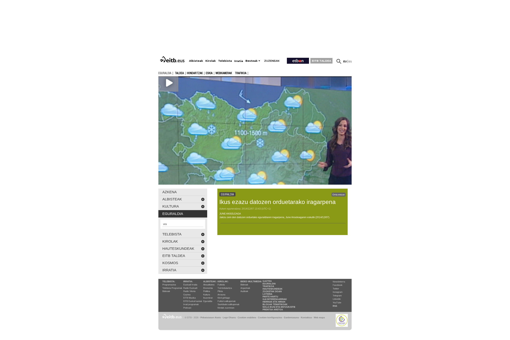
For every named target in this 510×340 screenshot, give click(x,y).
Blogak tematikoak (275, 304)
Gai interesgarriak (275, 299)
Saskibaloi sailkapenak (228, 304)
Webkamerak (224, 73)
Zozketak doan (272, 291)
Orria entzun (338, 194)
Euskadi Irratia (190, 284)
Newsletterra (339, 281)
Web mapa (319, 317)
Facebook (337, 285)
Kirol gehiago (224, 298)
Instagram (337, 292)
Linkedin (337, 299)
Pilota (220, 291)
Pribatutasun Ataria (210, 317)
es (350, 61)
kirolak (170, 241)
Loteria (267, 294)
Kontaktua (306, 317)
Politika (206, 291)
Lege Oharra (229, 317)
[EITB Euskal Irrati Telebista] (172, 59)
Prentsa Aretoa (273, 309)
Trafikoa (240, 73)
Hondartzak (195, 73)
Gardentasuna (291, 317)
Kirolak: (223, 281)
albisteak (172, 199)
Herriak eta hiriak (274, 302)
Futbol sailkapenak (227, 301)
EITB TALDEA (321, 60)
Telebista (171, 234)
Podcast (187, 308)
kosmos (170, 263)
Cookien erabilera (247, 317)
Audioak (244, 291)
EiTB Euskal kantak (192, 301)
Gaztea (186, 294)
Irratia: (188, 281)
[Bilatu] (338, 61)
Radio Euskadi (190, 288)
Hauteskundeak (272, 289)
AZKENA (169, 192)
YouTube (337, 302)
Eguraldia (207, 301)
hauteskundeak (178, 249)
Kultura (206, 294)
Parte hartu (270, 296)
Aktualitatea (208, 284)
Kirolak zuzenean (226, 308)
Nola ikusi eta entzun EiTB (279, 307)
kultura (170, 206)
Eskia (209, 73)
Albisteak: (210, 281)
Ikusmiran (208, 298)
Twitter (336, 288)
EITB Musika (189, 298)
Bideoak (166, 291)
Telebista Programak (172, 288)
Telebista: (168, 281)
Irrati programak (191, 304)
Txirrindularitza (225, 288)
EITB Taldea (173, 256)
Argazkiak (245, 288)
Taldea (179, 73)
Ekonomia (208, 288)
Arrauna (221, 294)
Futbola (221, 284)
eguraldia (164, 73)
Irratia (169, 270)
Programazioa (169, 284)
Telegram (337, 295)
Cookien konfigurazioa (270, 317)
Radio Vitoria (189, 291)
